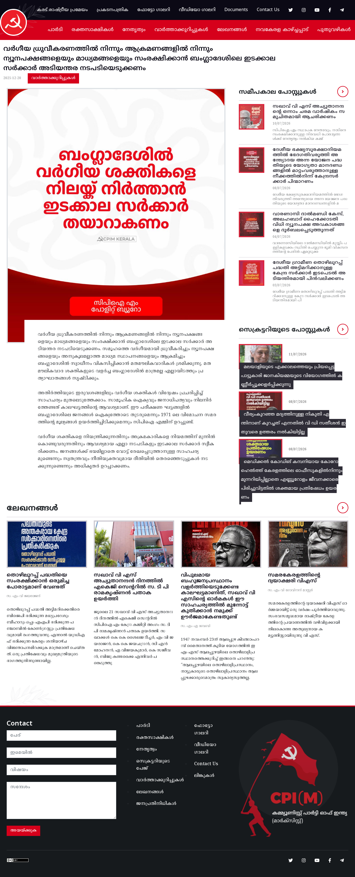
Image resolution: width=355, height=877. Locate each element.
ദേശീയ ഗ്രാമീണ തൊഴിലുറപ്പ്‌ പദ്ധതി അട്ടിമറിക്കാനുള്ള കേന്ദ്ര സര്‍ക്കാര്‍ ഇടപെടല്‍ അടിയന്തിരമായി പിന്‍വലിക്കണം (309, 271)
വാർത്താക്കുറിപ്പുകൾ (181, 30)
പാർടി (55, 30)
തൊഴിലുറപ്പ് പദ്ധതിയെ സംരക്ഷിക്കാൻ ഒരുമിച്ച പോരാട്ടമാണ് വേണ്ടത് (38, 581)
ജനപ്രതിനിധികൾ (155, 804)
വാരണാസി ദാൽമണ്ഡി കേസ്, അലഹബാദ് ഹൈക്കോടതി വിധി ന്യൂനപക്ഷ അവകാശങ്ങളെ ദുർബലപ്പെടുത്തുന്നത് (308, 222)
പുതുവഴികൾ (334, 30)
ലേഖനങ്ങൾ (232, 30)
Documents (236, 10)
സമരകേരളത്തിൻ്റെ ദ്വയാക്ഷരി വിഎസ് (294, 578)
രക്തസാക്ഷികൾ (92, 30)
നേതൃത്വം (134, 30)
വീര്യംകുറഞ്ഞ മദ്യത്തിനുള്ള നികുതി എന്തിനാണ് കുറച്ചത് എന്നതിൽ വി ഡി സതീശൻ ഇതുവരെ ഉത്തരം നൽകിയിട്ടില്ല (293, 423)
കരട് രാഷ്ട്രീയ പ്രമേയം (62, 10)
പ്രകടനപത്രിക (112, 10)
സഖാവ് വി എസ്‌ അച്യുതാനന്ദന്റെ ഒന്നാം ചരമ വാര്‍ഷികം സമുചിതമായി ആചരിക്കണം (309, 112)
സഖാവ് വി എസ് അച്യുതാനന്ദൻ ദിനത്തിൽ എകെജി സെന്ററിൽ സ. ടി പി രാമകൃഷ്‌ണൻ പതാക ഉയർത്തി (131, 587)
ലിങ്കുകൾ (204, 776)
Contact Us (268, 10)
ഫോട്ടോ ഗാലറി (153, 10)
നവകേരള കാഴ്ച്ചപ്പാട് (282, 30)
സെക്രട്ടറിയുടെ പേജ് (153, 765)
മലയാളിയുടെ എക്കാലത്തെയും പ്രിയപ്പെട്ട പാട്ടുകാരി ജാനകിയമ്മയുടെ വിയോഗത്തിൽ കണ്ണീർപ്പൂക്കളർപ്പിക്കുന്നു (291, 376)
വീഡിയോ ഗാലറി (197, 10)
